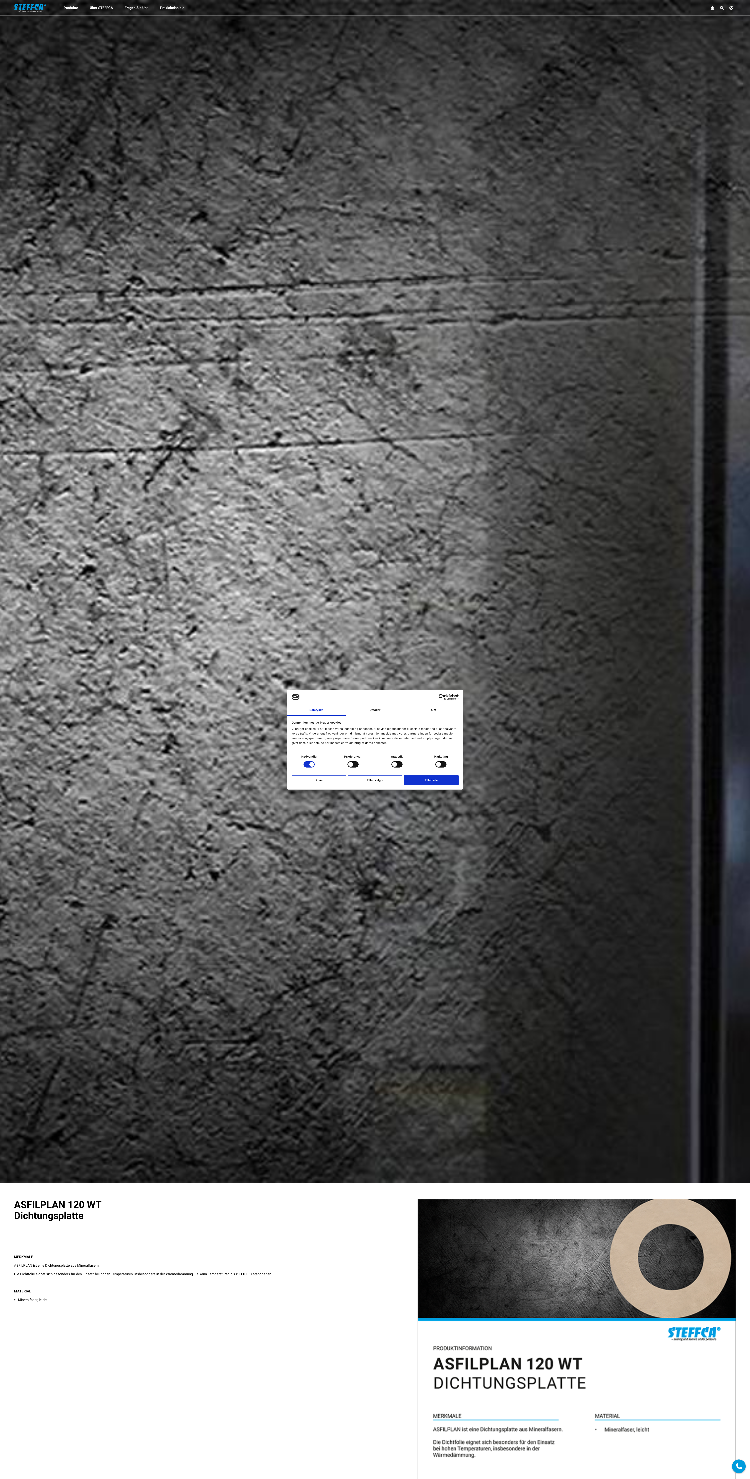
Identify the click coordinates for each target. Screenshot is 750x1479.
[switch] (353, 764)
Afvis (318, 780)
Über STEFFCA (101, 7)
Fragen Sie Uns (136, 7)
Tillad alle (431, 780)
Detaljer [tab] (375, 709)
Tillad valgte (375, 780)
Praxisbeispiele (172, 7)
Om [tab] (433, 709)
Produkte (71, 7)
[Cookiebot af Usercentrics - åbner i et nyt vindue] (441, 697)
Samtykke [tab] (316, 709)
